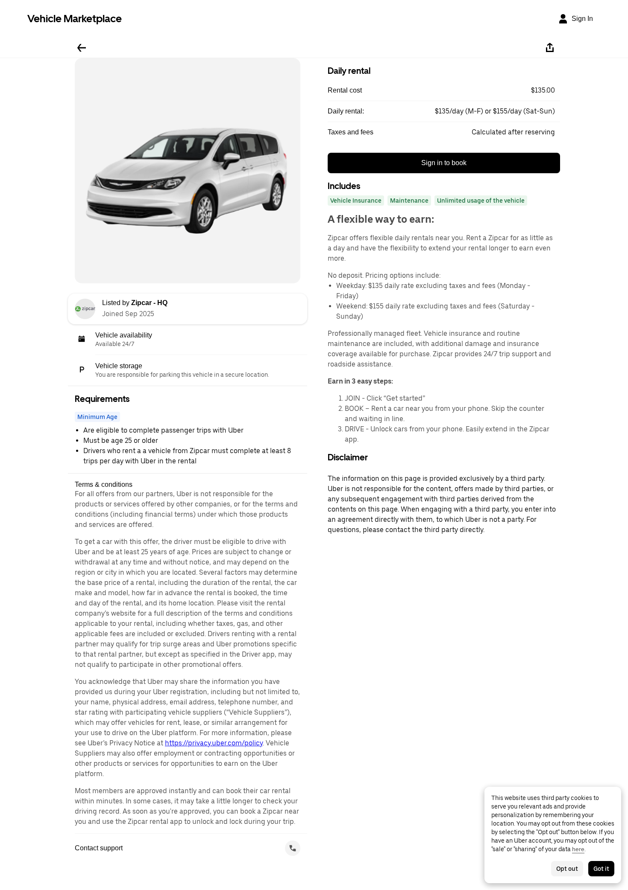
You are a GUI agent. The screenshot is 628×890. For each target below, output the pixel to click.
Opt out (567, 868)
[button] (444, 90)
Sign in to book (444, 162)
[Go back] (81, 48)
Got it (601, 868)
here (578, 849)
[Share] (550, 48)
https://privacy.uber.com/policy (214, 743)
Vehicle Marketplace (74, 18)
